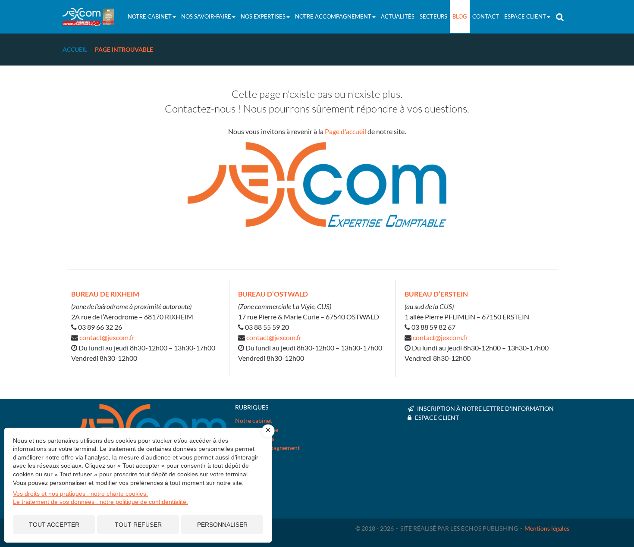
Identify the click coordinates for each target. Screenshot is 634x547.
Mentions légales (546, 521)
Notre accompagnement (333, 16)
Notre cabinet (150, 16)
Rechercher (561, 16)
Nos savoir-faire (206, 16)
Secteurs (433, 16)
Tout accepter (54, 524)
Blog (459, 16)
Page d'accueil (345, 131)
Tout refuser (138, 524)
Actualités (397, 16)
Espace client (525, 16)
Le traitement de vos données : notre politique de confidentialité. (100, 501)
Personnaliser (222, 524)
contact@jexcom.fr (107, 337)
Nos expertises (263, 16)
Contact (485, 16)
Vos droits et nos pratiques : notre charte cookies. (80, 493)
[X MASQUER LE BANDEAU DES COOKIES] (268, 431)
